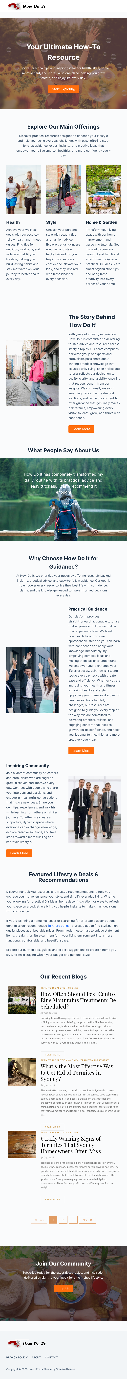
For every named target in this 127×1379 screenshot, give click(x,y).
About (36, 1357)
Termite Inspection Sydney (60, 988)
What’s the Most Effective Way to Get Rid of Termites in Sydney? (77, 1072)
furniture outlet (58, 925)
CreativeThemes (65, 1369)
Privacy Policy (17, 1357)
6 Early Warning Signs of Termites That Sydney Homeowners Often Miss (71, 1144)
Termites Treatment (95, 1060)
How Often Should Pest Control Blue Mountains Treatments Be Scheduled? (79, 1000)
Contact (51, 1357)
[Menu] (119, 5)
